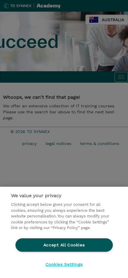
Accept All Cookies (64, 245)
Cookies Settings (64, 264)
